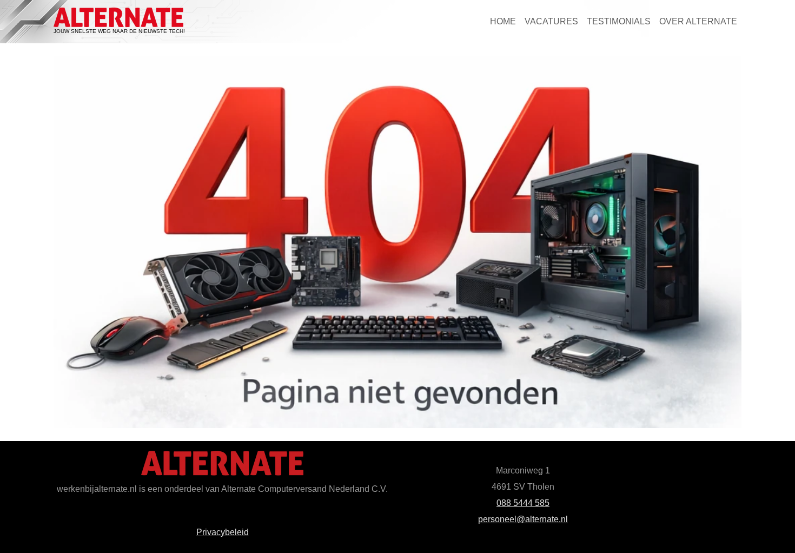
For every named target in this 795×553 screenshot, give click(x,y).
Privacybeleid (222, 532)
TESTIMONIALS (619, 21)
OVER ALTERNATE (698, 21)
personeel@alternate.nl (523, 519)
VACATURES (551, 21)
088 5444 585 (522, 503)
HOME (503, 21)
